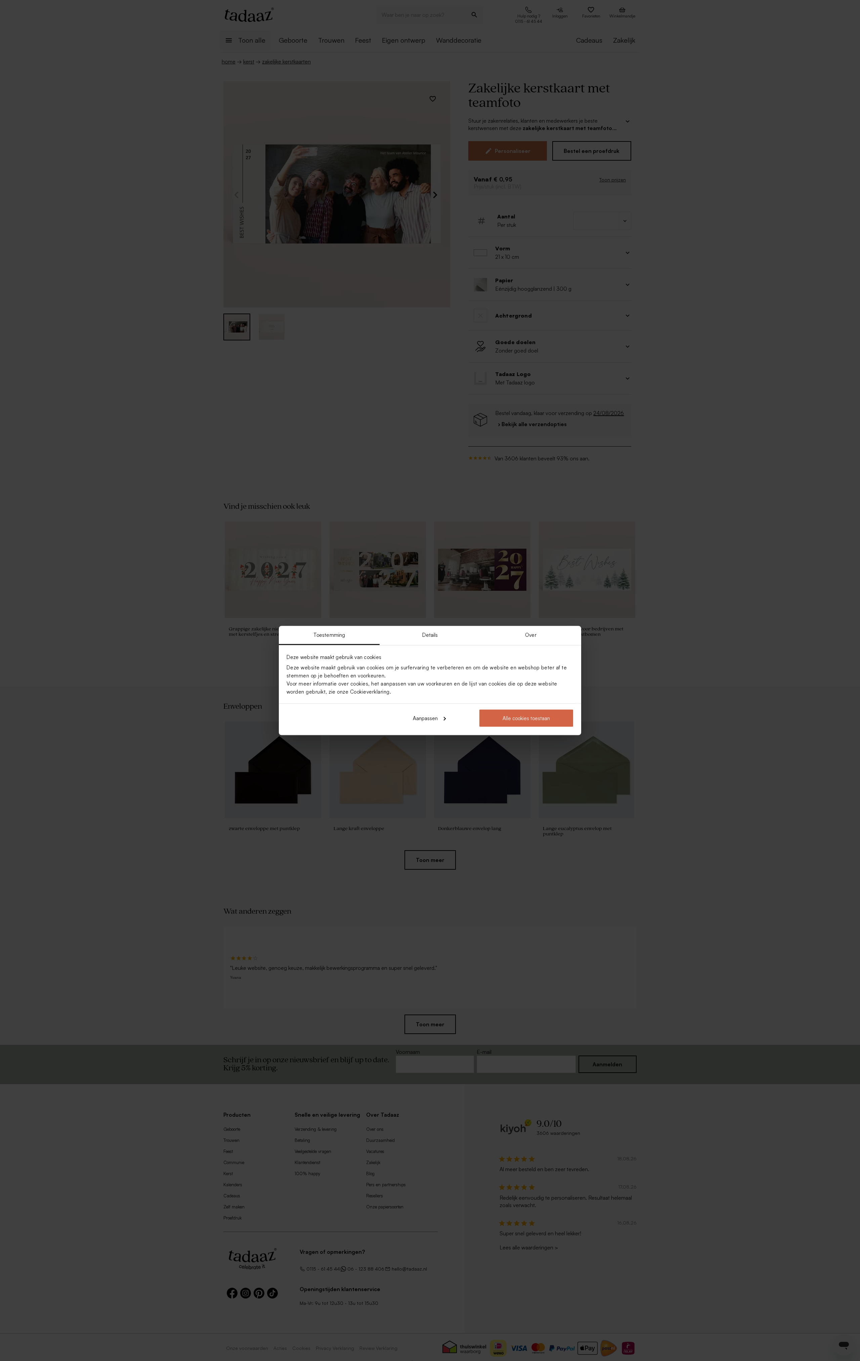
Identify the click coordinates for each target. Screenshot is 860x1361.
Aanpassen (425, 718)
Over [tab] (530, 635)
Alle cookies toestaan (526, 718)
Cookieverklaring (370, 692)
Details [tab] (430, 635)
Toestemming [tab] (329, 635)
